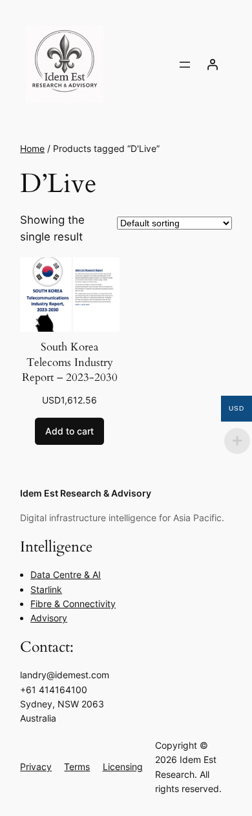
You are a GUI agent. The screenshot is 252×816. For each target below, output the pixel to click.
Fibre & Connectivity (73, 603)
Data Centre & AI (65, 574)
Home (32, 148)
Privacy (36, 766)
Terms (77, 766)
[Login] (212, 64)
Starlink (46, 589)
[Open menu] (185, 64)
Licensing (123, 766)
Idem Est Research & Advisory (85, 493)
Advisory (48, 617)
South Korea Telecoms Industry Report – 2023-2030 (70, 362)
